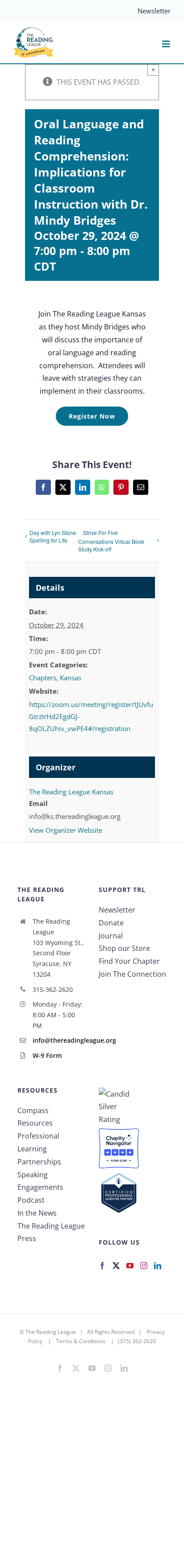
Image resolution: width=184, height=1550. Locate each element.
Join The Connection (132, 974)
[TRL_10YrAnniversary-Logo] (33, 30)
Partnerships (39, 1162)
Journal (111, 936)
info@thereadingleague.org (59, 1040)
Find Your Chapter (129, 961)
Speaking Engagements (40, 1181)
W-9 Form (47, 1055)
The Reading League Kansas (71, 791)
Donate (111, 923)
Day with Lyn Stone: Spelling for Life (53, 536)
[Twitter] (116, 1265)
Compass (33, 1110)
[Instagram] (143, 1265)
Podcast (31, 1200)
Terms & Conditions (80, 1341)
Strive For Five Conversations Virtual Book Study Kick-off (111, 541)
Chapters (42, 677)
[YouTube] (130, 1265)
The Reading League (50, 1332)
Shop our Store (124, 948)
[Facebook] (102, 1265)
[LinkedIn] (157, 1265)
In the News (37, 1213)
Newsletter (117, 910)
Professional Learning (38, 1142)
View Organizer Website (65, 830)
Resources (35, 1123)
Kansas (70, 677)
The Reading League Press (51, 1232)
